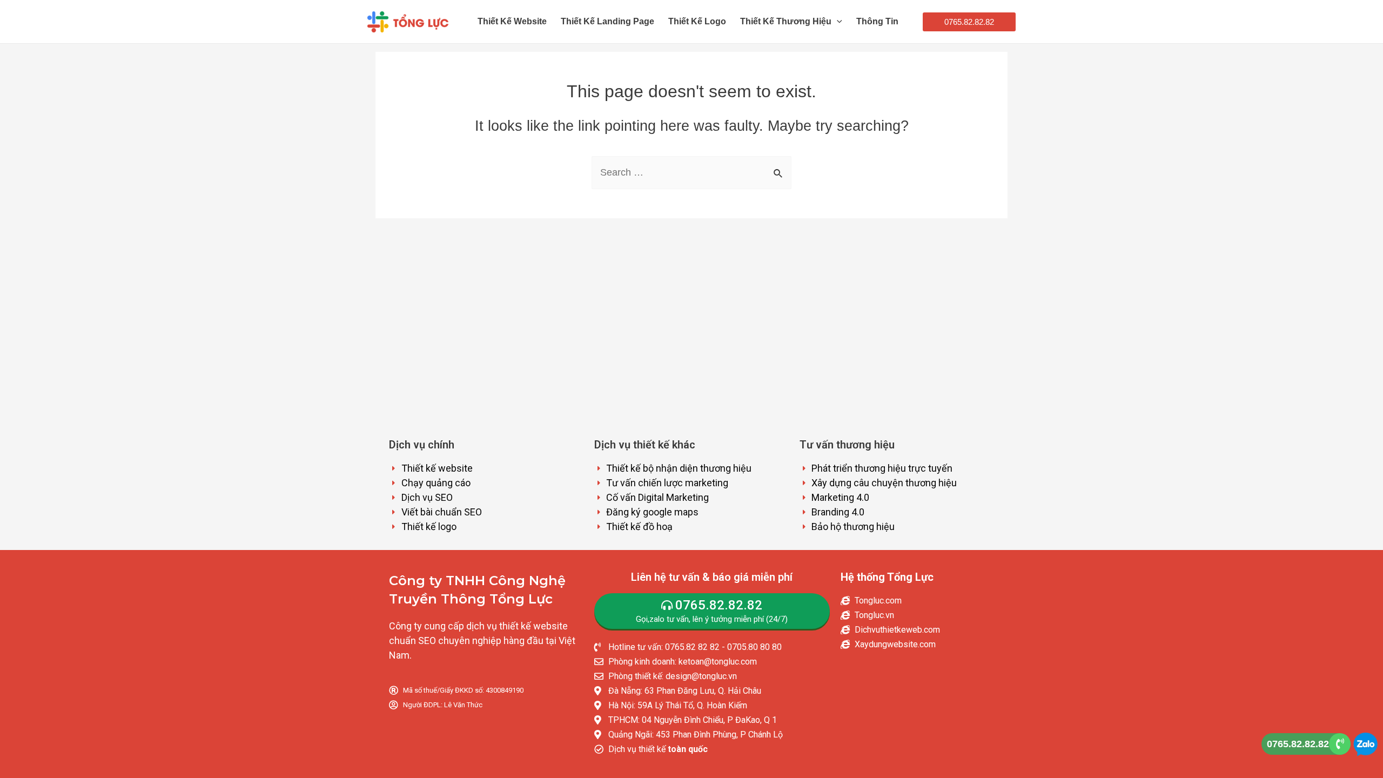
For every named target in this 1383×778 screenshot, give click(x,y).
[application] (836, 21)
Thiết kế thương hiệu (785, 21)
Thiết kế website (512, 21)
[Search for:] (691, 172)
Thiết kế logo (697, 21)
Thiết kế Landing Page (607, 21)
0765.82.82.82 (1298, 744)
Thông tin (877, 21)
